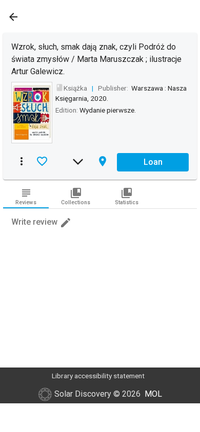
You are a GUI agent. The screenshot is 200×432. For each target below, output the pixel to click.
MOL (153, 394)
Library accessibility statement (98, 376)
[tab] (26, 196)
